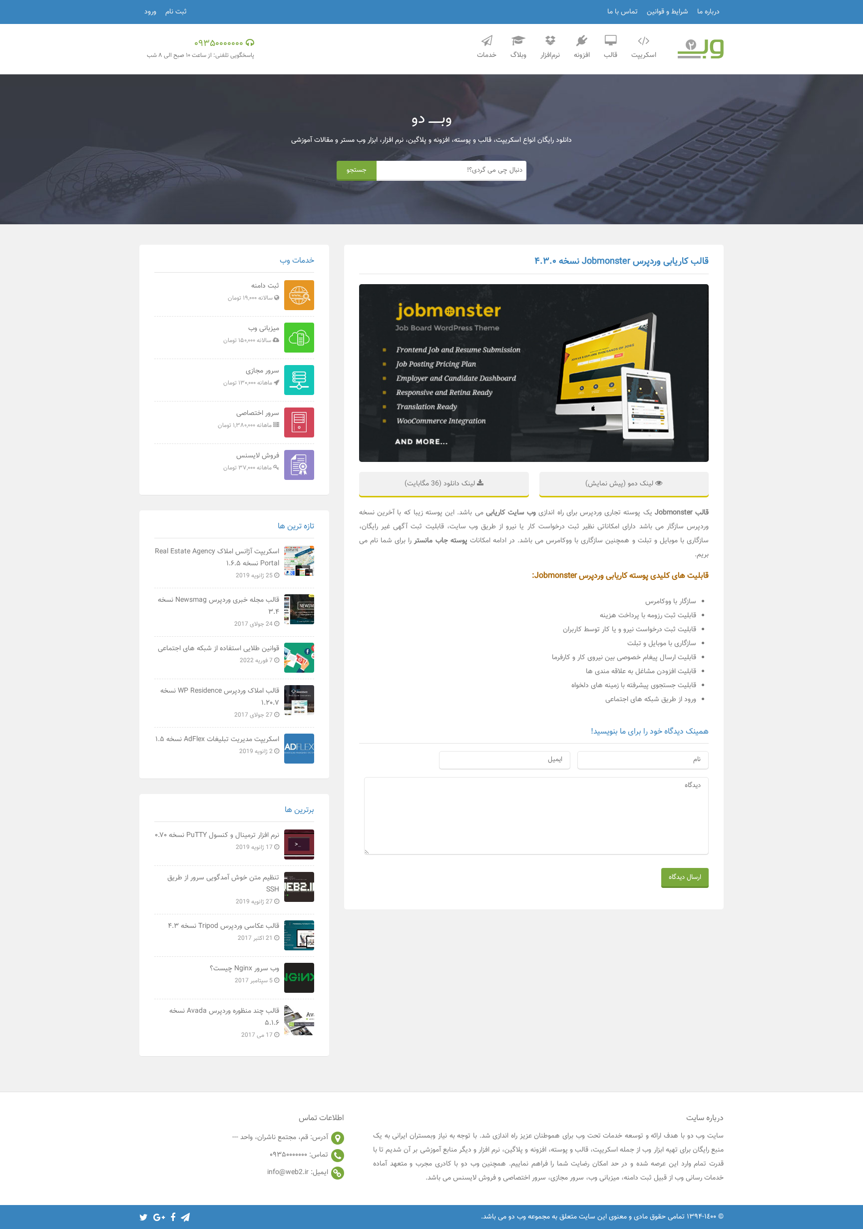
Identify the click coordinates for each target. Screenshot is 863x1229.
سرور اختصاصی (248, 419)
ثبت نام (176, 11)
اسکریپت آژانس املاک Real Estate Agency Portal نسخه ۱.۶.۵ (217, 563)
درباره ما (708, 11)
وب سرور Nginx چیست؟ (244, 974)
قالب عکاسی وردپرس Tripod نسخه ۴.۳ (223, 932)
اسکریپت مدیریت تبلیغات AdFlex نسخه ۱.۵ (217, 745)
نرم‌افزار (550, 55)
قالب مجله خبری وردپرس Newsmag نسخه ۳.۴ (218, 612)
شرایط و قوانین (667, 11)
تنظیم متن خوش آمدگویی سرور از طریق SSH (223, 889)
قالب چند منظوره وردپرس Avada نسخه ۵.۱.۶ (224, 1023)
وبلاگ (518, 55)
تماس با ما (622, 11)
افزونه (582, 55)
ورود (150, 11)
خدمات (486, 55)
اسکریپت (643, 55)
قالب (610, 55)
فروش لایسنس (251, 461)
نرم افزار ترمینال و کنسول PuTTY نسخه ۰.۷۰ (217, 841)
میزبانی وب (251, 334)
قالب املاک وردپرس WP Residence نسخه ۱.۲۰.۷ (219, 703)
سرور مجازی (251, 377)
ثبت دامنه (253, 292)
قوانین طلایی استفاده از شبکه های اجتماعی (218, 654)
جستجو (357, 170)
